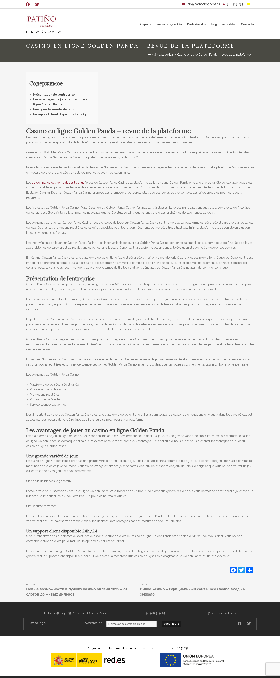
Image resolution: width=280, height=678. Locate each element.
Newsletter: (94, 623)
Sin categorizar (164, 54)
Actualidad (229, 24)
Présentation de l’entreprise (54, 94)
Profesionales (196, 24)
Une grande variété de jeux (53, 109)
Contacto (247, 24)
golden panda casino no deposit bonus (58, 182)
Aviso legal (38, 623)
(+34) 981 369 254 (154, 613)
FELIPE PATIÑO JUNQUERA (44, 32)
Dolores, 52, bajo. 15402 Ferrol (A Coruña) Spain (75, 613)
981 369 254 (235, 4)
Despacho (145, 24)
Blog (214, 24)
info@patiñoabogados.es (203, 4)
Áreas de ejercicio (169, 24)
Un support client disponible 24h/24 (59, 114)
